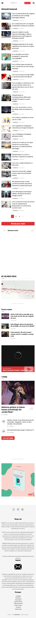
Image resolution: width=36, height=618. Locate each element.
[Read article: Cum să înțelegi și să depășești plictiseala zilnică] (6, 136)
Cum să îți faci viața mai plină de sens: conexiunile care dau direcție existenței (23, 66)
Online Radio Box (18, 603)
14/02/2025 (21, 151)
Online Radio (18, 609)
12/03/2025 (21, 41)
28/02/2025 (21, 79)
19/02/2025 (21, 122)
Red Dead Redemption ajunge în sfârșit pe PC (20, 430)
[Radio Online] (32, 230)
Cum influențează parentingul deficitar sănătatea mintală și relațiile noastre (21, 194)
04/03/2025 (21, 61)
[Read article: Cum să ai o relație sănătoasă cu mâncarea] (6, 165)
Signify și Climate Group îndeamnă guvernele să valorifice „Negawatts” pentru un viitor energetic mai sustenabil (20, 422)
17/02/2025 (21, 139)
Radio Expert (18, 600)
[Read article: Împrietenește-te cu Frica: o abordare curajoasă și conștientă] (6, 157)
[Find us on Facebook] (13, 509)
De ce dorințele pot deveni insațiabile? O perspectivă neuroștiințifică (20, 56)
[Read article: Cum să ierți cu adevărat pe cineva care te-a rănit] (6, 120)
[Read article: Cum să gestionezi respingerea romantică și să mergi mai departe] (6, 128)
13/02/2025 (21, 159)
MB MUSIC (15, 20)
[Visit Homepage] (14, 3)
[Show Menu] (2, 3)
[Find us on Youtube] (22, 509)
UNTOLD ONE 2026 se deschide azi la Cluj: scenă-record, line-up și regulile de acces (22, 316)
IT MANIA (18, 596)
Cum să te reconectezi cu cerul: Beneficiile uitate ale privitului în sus (22, 109)
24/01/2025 (21, 178)
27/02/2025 (21, 104)
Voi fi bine (18, 607)
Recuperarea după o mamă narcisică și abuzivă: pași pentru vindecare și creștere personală (22, 183)
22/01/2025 (21, 188)
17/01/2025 (21, 198)
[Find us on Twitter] (18, 509)
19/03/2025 (21, 20)
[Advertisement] (18, 254)
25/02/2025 (21, 114)
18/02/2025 (21, 130)
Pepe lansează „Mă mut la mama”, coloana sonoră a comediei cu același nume (22, 334)
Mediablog (18, 598)
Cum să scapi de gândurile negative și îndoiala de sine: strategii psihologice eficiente (23, 16)
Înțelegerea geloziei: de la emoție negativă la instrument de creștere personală (23, 46)
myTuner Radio (18, 601)
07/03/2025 (22, 51)
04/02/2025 (21, 167)
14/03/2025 (21, 28)
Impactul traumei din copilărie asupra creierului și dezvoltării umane (21, 173)
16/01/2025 (21, 210)
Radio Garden (18, 605)
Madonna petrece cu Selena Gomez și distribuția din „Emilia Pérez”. (13, 409)
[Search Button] (34, 3)
